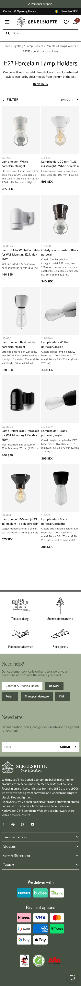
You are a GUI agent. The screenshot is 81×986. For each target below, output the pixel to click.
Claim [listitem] (62, 696)
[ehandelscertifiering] (38, 960)
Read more (40, 83)
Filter (13, 100)
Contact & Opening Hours (19, 11)
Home (6, 46)
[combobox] (44, 33)
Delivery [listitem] (54, 685)
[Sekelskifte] (40, 768)
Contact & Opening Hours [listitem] (22, 685)
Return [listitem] (10, 696)
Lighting (18, 46)
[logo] (37, 22)
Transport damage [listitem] (37, 696)
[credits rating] (54, 960)
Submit (66, 746)
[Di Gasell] (24, 961)
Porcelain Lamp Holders (61, 46)
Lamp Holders (34, 46)
